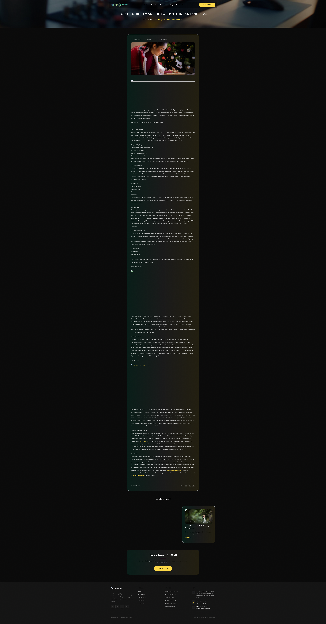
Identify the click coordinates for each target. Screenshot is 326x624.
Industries (140, 591)
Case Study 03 (142, 603)
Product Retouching (170, 603)
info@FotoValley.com (201, 606)
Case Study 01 (142, 597)
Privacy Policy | (115, 617)
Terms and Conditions (125, 617)
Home (146, 5)
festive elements (144, 441)
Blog (171, 5)
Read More (117, 539)
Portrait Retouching (170, 594)
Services (163, 5)
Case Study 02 (142, 600)
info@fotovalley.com (139, 475)
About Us (154, 5)
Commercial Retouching (171, 591)
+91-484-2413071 (201, 603)
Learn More (206, 5)
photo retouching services (174, 470)
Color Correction (169, 597)
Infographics (141, 594)
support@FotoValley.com (203, 608)
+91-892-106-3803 (201, 601)
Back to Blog (136, 485)
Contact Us (179, 5)
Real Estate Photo (170, 606)
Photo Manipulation (170, 600)
